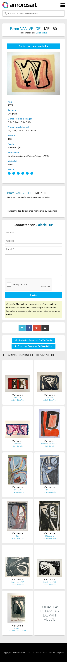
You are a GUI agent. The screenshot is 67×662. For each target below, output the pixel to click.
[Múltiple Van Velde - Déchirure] (49, 516)
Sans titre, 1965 (49, 582)
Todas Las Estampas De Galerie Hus (34, 346)
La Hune (17, 628)
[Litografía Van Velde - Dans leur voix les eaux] (49, 424)
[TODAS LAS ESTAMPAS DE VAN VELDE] (49, 632)
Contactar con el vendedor (33, 46)
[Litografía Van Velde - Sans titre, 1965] (49, 562)
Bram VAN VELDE (25, 28)
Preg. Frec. (60, 652)
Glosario (51, 652)
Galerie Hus (41, 32)
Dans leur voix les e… (49, 443)
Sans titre (17, 397)
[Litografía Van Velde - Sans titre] (17, 378)
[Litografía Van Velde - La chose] (49, 378)
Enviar (33, 295)
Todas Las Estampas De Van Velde (35, 340)
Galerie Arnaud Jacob (17, 630)
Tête (17, 536)
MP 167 (17, 490)
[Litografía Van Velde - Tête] (17, 516)
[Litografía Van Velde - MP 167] (17, 470)
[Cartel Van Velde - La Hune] (17, 609)
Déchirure (49, 536)
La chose (49, 397)
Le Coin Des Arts (17, 400)
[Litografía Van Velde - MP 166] (49, 470)
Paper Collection (17, 584)
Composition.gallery (18, 492)
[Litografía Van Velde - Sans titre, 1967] (17, 562)
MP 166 (49, 490)
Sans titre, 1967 (17, 582)
